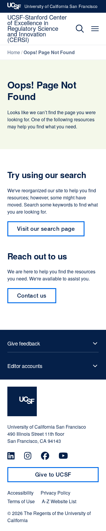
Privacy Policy (55, 492)
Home (13, 52)
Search (75, 29)
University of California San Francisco (60, 8)
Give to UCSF (64, 476)
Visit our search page (46, 228)
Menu (95, 29)
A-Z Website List (59, 501)
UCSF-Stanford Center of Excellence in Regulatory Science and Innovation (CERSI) (37, 28)
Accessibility (20, 492)
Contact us (36, 297)
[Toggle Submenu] (53, 343)
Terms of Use (21, 501)
